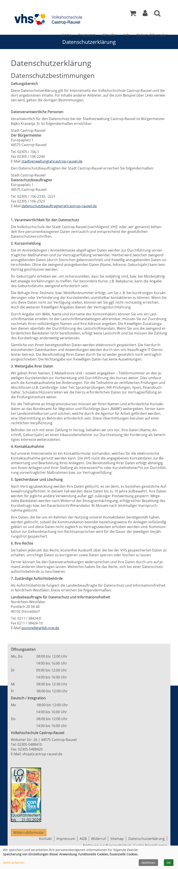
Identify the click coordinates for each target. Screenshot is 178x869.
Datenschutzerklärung (146, 838)
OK (168, 863)
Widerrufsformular (151, 35)
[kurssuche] (157, 14)
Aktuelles (109, 35)
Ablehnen (148, 863)
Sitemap (117, 838)
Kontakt (45, 838)
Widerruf (98, 838)
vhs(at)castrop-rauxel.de (42, 754)
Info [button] (127, 35)
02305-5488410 (29, 744)
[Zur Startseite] (48, 19)
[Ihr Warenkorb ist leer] (133, 14)
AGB (83, 838)
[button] (145, 14)
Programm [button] (87, 35)
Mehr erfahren (14, 863)
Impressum (65, 838)
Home (66, 35)
